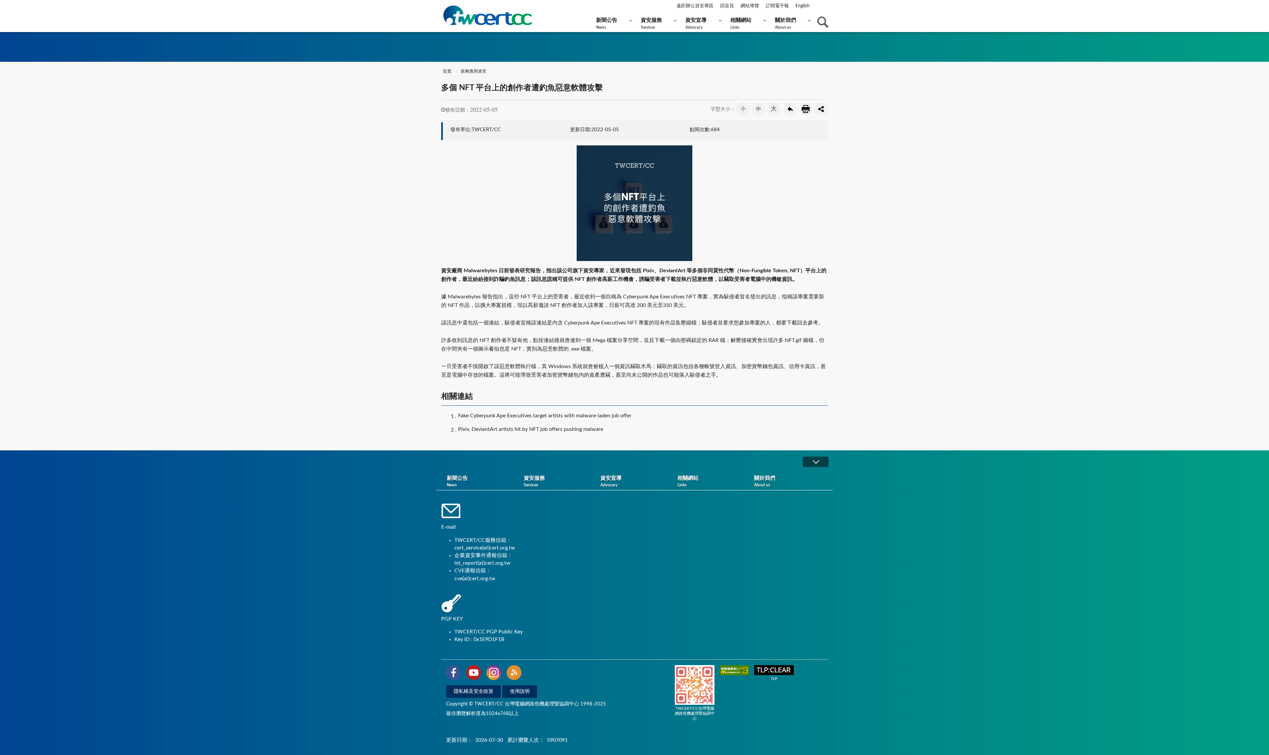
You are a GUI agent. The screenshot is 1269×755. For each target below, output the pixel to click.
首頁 (447, 71)
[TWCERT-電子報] (487, 15)
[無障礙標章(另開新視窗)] (734, 671)
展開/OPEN (815, 462)
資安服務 (651, 23)
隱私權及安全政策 (473, 691)
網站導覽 (750, 6)
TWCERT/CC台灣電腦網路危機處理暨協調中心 (694, 713)
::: (442, 6)
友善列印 (805, 109)
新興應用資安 (473, 71)
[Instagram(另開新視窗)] (493, 673)
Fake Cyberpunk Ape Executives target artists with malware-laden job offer (545, 415)
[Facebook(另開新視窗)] (453, 673)
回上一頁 (790, 109)
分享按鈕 (821, 109)
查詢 (823, 22)
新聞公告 (606, 23)
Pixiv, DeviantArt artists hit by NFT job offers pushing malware (530, 429)
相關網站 (740, 23)
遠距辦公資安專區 (694, 6)
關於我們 (785, 23)
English (802, 6)
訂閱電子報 (777, 6)
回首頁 (727, 6)
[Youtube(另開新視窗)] (473, 673)
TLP (774, 679)
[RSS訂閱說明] (514, 673)
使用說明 (520, 691)
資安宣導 (696, 23)
